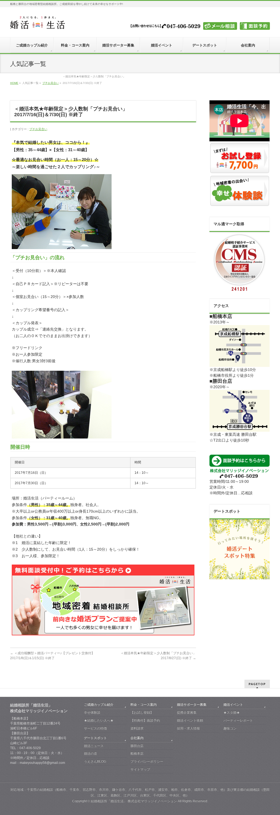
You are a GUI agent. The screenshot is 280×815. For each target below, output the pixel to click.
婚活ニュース (94, 746)
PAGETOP (257, 684)
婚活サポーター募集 (191, 704)
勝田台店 (137, 746)
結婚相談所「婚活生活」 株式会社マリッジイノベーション (134, 801)
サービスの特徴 (95, 728)
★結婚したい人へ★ (98, 720)
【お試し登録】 (141, 712)
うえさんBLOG (95, 761)
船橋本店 (137, 753)
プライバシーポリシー (146, 761)
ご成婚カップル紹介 (98, 704)
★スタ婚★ (231, 712)
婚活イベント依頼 (190, 720)
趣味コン (230, 728)
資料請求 (137, 728)
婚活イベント (233, 704)
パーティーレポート (238, 720)
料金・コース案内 (143, 704)
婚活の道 (90, 753)
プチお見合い (38, 129)
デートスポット (95, 738)
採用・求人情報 (188, 728)
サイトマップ (140, 769)
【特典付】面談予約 (145, 720)
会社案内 (137, 738)
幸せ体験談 (92, 712)
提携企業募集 (187, 712)
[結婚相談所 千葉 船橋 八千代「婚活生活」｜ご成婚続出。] (37, 23)
